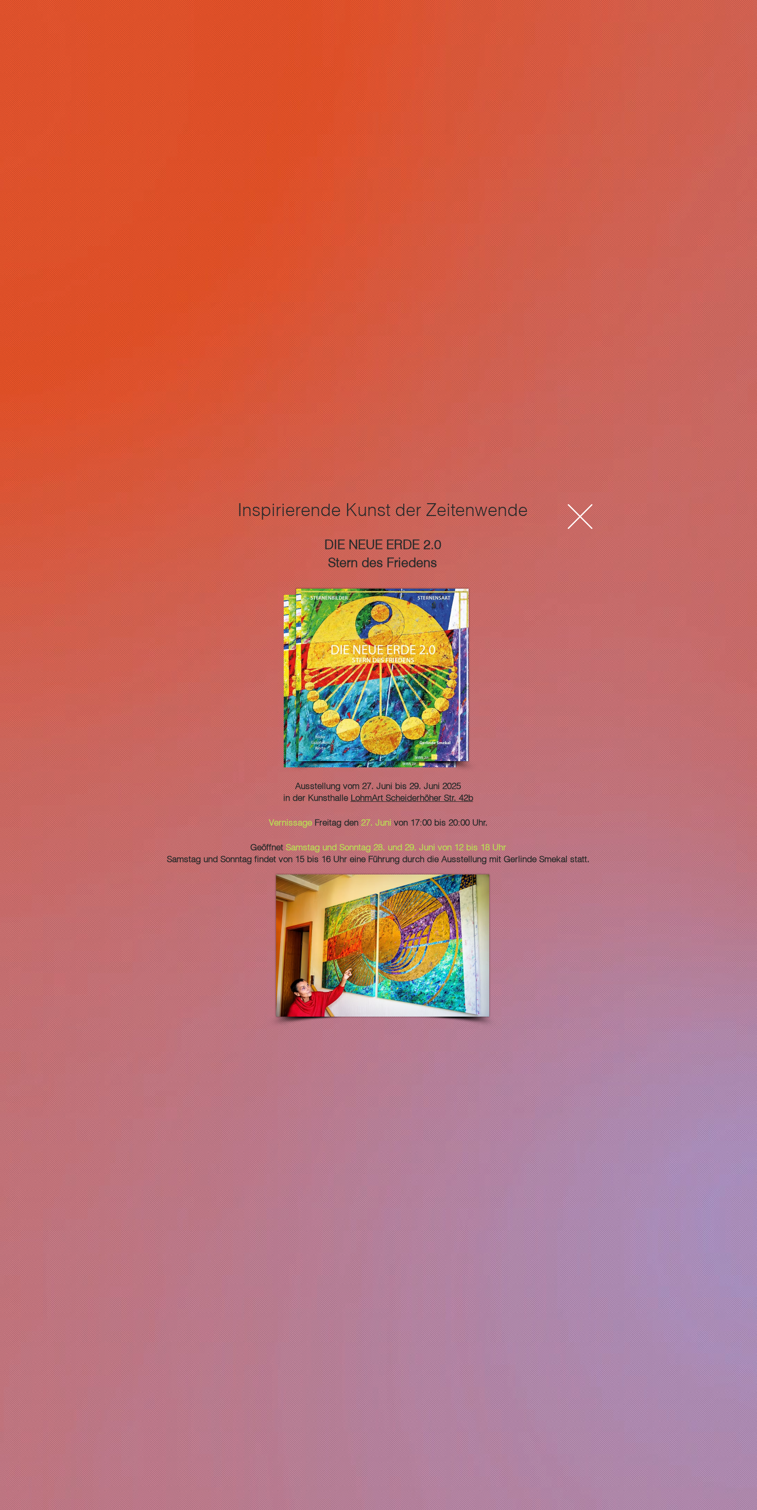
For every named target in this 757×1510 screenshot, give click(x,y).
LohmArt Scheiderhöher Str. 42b (412, 797)
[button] (580, 516)
